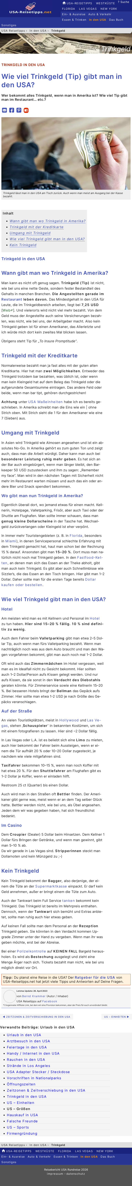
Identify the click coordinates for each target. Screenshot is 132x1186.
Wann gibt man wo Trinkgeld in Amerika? (48, 221)
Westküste (105, 3)
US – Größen (18, 1109)
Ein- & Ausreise (74, 14)
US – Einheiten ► (116, 1016)
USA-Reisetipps (78, 3)
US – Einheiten (20, 1103)
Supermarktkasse (51, 886)
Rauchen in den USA (26, 1060)
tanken (68, 901)
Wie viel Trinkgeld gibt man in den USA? (47, 239)
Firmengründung (22, 1133)
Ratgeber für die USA (95, 977)
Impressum (55, 1173)
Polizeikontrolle (31, 951)
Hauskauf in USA (22, 1115)
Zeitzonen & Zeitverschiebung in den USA (46, 1090)
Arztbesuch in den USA (28, 1041)
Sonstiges (8, 25)
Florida (68, 8)
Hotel (95, 618)
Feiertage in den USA (27, 1047)
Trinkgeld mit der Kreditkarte (37, 227)
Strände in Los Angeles (28, 1066)
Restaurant (11, 299)
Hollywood (69, 720)
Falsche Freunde (22, 1121)
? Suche (123, 2)
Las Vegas (88, 8)
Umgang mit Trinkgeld (30, 233)
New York (109, 8)
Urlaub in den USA (24, 1035)
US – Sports (18, 1127)
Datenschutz (75, 1173)
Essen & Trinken (74, 19)
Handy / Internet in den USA (33, 1053)
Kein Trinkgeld (23, 245)
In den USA (97, 19)
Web (7, 310)
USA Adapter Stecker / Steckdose (38, 1072)
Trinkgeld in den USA (27, 1096)
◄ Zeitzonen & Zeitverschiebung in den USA (36, 1016)
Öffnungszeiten (21, 1084)
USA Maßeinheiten (45, 402)
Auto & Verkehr (100, 14)
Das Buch (116, 19)
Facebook (49, 1001)
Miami (10, 541)
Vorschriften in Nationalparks (34, 1078)
